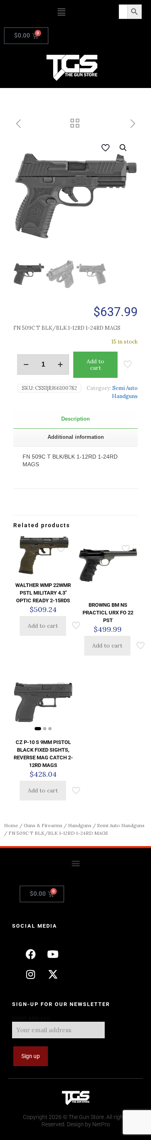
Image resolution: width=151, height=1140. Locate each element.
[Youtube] (53, 954)
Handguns (79, 825)
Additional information (76, 437)
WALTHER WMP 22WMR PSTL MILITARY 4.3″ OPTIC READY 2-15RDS (43, 593)
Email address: (32, 1018)
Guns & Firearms (43, 825)
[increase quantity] (60, 364)
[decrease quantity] (26, 364)
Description (75, 419)
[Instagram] (31, 974)
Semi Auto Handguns (121, 825)
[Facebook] (31, 954)
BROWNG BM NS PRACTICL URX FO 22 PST (108, 612)
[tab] (75, 419)
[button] (61, 11)
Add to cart (95, 365)
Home (11, 825)
